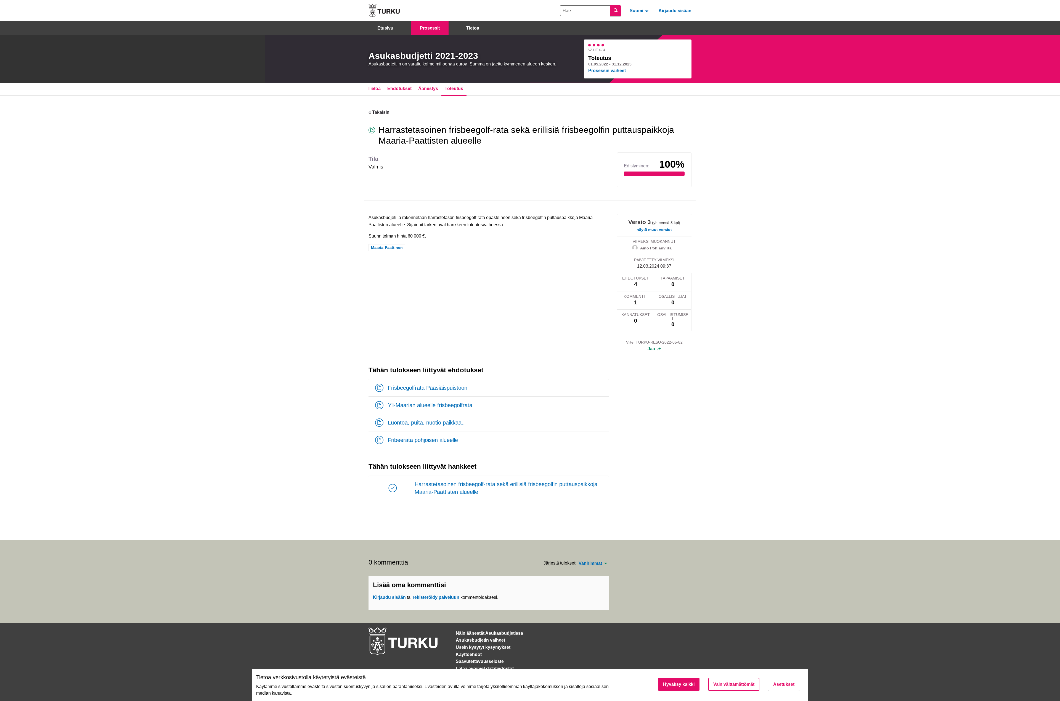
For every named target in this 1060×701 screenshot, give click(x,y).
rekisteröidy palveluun (436, 597)
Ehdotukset (399, 88)
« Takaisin (379, 112)
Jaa (652, 349)
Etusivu (385, 28)
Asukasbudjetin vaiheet (480, 640)
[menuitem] (640, 10)
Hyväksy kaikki (679, 684)
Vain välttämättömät (733, 684)
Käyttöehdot (469, 654)
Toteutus (454, 88)
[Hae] (615, 10)
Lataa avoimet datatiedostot (485, 668)
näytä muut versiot (654, 229)
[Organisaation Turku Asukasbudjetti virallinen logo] (384, 10)
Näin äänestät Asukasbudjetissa (489, 633)
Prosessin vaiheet (607, 70)
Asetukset (783, 684)
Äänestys (428, 88)
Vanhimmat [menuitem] (590, 563)
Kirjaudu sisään (675, 10)
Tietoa (472, 28)
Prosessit (430, 28)
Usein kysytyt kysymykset (483, 647)
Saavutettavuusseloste (480, 661)
